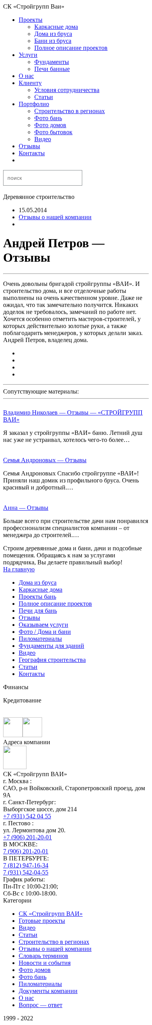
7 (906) (25, 851)
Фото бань (48, 118)
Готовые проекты (42, 920)
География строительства (52, 659)
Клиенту (30, 83)
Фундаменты (51, 62)
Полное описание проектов (71, 47)
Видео (42, 139)
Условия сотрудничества (66, 90)
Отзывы (29, 146)
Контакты (32, 153)
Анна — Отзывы (25, 507)
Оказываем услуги (43, 624)
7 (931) (25, 872)
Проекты (30, 19)
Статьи (43, 97)
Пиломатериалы (40, 638)
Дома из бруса (53, 33)
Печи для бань (38, 610)
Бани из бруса (52, 40)
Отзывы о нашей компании (55, 217)
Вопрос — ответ (40, 1005)
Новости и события (45, 962)
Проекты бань (37, 596)
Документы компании (48, 991)
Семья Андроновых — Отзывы (45, 460)
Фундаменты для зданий (51, 645)
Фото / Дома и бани (45, 631)
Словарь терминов (43, 955)
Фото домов (50, 125)
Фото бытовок (53, 132)
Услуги (28, 54)
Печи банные (52, 69)
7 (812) (25, 865)
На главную (19, 569)
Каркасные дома (56, 26)
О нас (26, 76)
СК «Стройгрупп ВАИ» (51, 913)
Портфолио (34, 104)
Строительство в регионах (69, 111)
